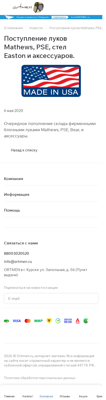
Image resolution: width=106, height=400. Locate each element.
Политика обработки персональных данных (39, 378)
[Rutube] (56, 331)
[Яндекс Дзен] (46, 331)
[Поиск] (76, 7)
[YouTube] (27, 331)
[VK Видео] (66, 331)
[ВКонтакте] (7, 331)
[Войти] (86, 7)
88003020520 (16, 253)
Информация (16, 194)
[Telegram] (17, 331)
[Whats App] (36, 331)
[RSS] (95, 47)
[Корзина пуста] (95, 7)
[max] (76, 331)
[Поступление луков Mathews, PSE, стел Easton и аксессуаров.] (51, 81)
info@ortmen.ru (18, 261)
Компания (13, 178)
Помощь (12, 210)
